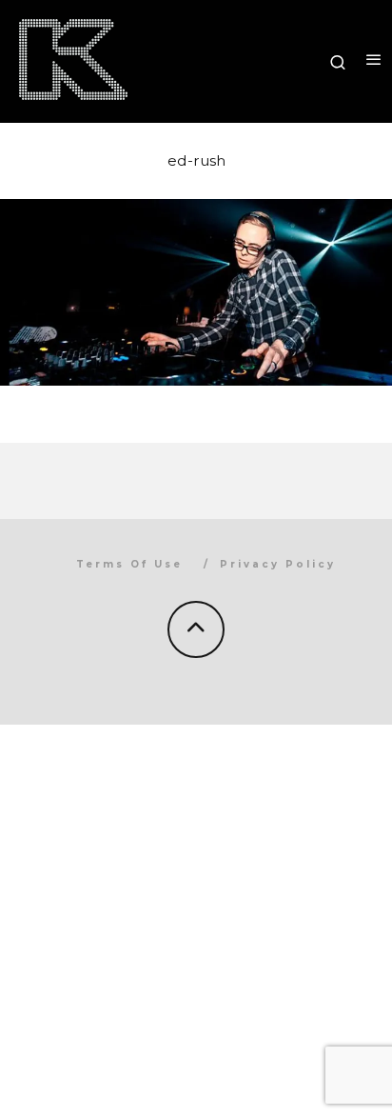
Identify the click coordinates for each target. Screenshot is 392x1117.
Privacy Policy (278, 564)
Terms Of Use (129, 564)
